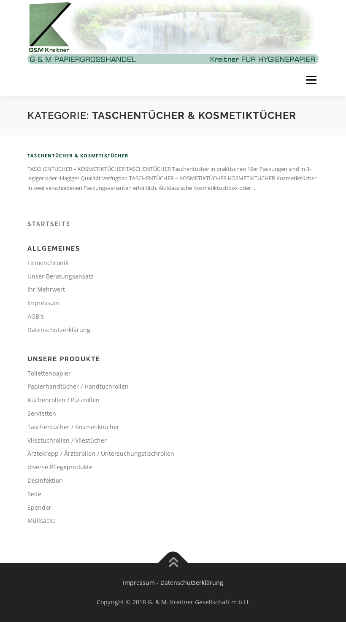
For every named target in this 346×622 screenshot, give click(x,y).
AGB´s (35, 316)
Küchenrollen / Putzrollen (63, 400)
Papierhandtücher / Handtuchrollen (78, 386)
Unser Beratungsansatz (60, 276)
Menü (311, 80)
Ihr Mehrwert (46, 289)
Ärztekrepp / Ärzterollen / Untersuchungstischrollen (100, 453)
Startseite (48, 224)
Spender (39, 507)
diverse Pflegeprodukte (59, 467)
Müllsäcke (41, 521)
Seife (34, 494)
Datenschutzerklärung (58, 330)
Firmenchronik (47, 263)
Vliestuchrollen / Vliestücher (67, 440)
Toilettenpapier (49, 373)
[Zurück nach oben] (173, 563)
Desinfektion (45, 480)
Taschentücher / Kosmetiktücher (73, 427)
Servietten (41, 413)
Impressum (43, 303)
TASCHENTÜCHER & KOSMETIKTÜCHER (77, 155)
